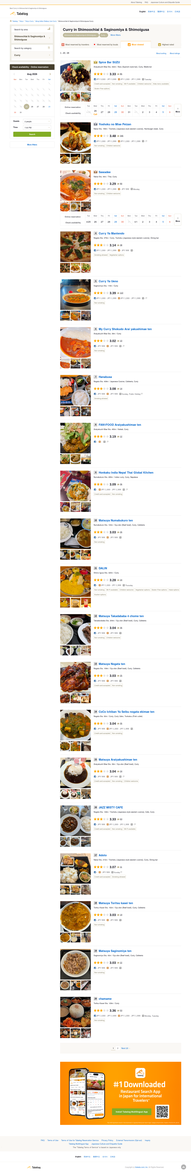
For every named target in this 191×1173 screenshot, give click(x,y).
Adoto (103, 855)
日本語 (177, 11)
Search (32, 134)
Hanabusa (105, 377)
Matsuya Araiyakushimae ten (118, 759)
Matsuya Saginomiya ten (115, 951)
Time (15, 127)
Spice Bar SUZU (109, 62)
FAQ (146, 2)
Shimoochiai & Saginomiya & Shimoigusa (80, 35)
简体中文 (151, 11)
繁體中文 (161, 11)
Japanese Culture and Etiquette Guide (165, 2)
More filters (116, 35)
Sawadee (105, 172)
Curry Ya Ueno (108, 281)
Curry (103, 35)
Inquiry (147, 1140)
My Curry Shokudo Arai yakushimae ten (125, 329)
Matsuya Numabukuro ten (116, 520)
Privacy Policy (107, 1140)
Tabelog (19, 13)
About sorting (161, 53)
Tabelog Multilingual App (79, 1143)
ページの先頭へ (183, 1166)
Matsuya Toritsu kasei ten (116, 903)
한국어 (169, 11)
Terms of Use (52, 1140)
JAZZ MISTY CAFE (111, 807)
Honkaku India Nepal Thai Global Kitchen (126, 472)
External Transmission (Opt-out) (129, 1140)
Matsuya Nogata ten (112, 664)
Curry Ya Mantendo (111, 233)
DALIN (103, 568)
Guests (16, 121)
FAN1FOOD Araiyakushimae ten (120, 425)
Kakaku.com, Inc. (141, 1167)
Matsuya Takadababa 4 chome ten (121, 616)
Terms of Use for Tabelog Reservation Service (80, 1140)
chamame (105, 999)
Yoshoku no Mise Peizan (115, 124)
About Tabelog (136, 2)
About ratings (175, 53)
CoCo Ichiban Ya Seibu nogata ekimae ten (126, 712)
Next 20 (124, 1048)
